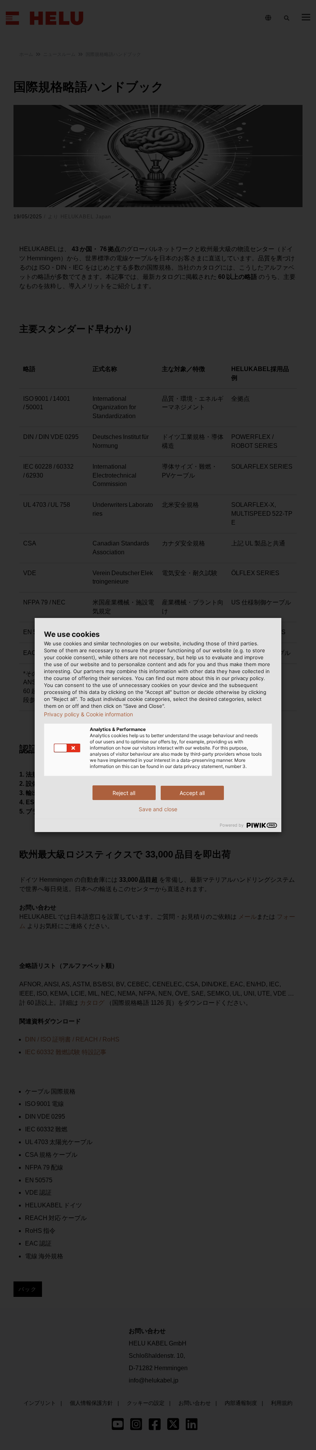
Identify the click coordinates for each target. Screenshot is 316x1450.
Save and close (158, 809)
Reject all (124, 793)
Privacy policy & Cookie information (88, 714)
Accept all (192, 793)
